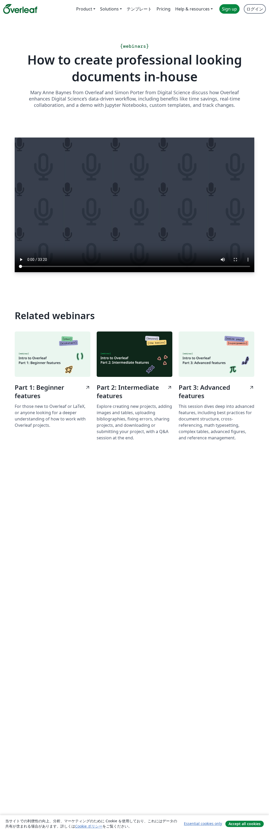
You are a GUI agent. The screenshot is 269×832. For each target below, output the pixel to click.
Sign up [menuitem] (229, 9)
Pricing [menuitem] (163, 9)
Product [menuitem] (84, 9)
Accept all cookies (245, 823)
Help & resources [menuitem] (192, 9)
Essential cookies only (203, 823)
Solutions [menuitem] (109, 9)
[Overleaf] (20, 9)
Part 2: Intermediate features (134, 391)
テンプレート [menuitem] (139, 9)
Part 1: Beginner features (52, 391)
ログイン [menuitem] (254, 9)
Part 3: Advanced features (216, 391)
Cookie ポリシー (88, 826)
